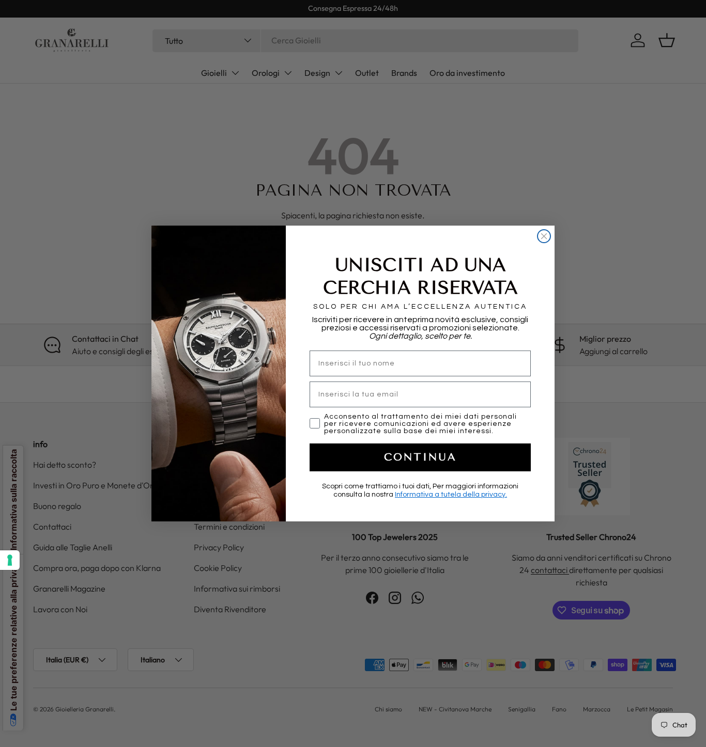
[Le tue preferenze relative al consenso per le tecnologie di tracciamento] (10, 560)
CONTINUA (420, 457)
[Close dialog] (544, 236)
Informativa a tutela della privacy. (451, 494)
